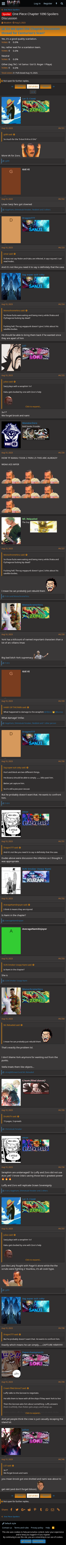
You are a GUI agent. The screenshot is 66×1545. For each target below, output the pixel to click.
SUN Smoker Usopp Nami (36, 868)
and (17, 596)
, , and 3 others (27, 209)
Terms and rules (21, 1527)
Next (45, 86)
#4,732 (61, 898)
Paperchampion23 (32, 1352)
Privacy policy (37, 1527)
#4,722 (61, 199)
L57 (24, 345)
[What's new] (56, 3)
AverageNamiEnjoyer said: (15, 904)
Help (48, 1527)
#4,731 (61, 841)
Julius (25, 1429)
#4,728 (61, 634)
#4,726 (61, 452)
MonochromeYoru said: (14, 310)
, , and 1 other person (30, 723)
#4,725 (61, 375)
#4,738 (61, 1328)
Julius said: (8, 381)
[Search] (61, 3)
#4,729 (61, 701)
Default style (10, 1523)
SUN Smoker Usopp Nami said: (18, 964)
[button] (3, 3)
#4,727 (61, 548)
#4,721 (61, 128)
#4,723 (61, 247)
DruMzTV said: (10, 1116)
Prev (20, 86)
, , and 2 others (26, 1190)
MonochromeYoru (32, 604)
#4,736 (61, 1167)
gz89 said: (8, 134)
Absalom (7, 22)
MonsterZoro (29, 422)
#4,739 (61, 1382)
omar (25, 811)
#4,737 (61, 1228)
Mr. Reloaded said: (12, 1025)
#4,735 (61, 1110)
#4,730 (61, 761)
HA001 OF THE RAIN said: (15, 707)
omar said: (8, 253)
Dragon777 (28, 217)
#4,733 (61, 958)
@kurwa (59, 712)
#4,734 (61, 1018)
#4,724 (61, 304)
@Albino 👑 (49, 712)
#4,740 (61, 1459)
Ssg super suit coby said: (15, 767)
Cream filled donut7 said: (15, 1388)
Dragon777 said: (11, 847)
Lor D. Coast (29, 98)
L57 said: (7, 1465)
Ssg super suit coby (33, 274)
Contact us (7, 1527)
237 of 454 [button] (33, 86)
